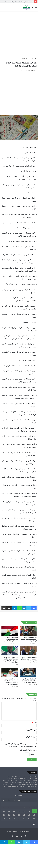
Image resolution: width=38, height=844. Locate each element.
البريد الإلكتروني (31, 730)
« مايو (35, 824)
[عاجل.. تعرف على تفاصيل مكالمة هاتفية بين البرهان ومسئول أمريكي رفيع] (28, 672)
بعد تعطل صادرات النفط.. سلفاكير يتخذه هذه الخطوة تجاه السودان (29, 639)
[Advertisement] (19, 32)
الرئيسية (32, 58)
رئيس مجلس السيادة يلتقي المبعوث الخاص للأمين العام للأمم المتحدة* (29, 659)
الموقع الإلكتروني (31, 736)
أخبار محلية (25, 58)
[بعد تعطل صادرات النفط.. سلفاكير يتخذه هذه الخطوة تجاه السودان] (28, 631)
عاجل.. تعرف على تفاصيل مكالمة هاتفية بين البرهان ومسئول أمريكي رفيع (29, 680)
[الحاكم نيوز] (26, 7)
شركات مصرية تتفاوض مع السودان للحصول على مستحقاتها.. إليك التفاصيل (11, 639)
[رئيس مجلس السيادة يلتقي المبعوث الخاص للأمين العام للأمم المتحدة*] (28, 651)
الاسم (34, 723)
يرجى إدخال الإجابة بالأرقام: (28, 750)
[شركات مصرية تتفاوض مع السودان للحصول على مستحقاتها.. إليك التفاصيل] (9, 631)
